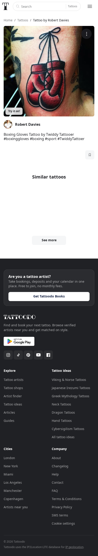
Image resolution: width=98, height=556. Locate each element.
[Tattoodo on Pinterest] (28, 355)
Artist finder (13, 396)
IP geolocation (74, 547)
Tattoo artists (13, 379)
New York (11, 466)
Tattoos (72, 6)
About (56, 458)
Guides (9, 420)
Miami (8, 474)
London (9, 458)
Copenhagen (13, 499)
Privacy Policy (62, 507)
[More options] (86, 34)
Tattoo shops (13, 388)
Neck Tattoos (61, 404)
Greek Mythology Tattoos (70, 396)
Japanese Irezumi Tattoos (71, 388)
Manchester (13, 490)
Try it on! (14, 111)
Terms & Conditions (67, 499)
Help (55, 474)
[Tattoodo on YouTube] (38, 355)
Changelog (60, 466)
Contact (57, 482)
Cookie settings (63, 523)
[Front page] (5, 6)
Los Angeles (13, 482)
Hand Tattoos (62, 420)
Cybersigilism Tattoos (68, 429)
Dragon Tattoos (63, 412)
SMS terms (60, 515)
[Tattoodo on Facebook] (48, 355)
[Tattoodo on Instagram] (8, 355)
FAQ (55, 490)
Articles (9, 412)
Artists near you (16, 507)
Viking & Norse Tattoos (69, 379)
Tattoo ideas (13, 404)
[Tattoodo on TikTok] (18, 355)
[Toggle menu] (89, 6)
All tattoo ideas (63, 437)
